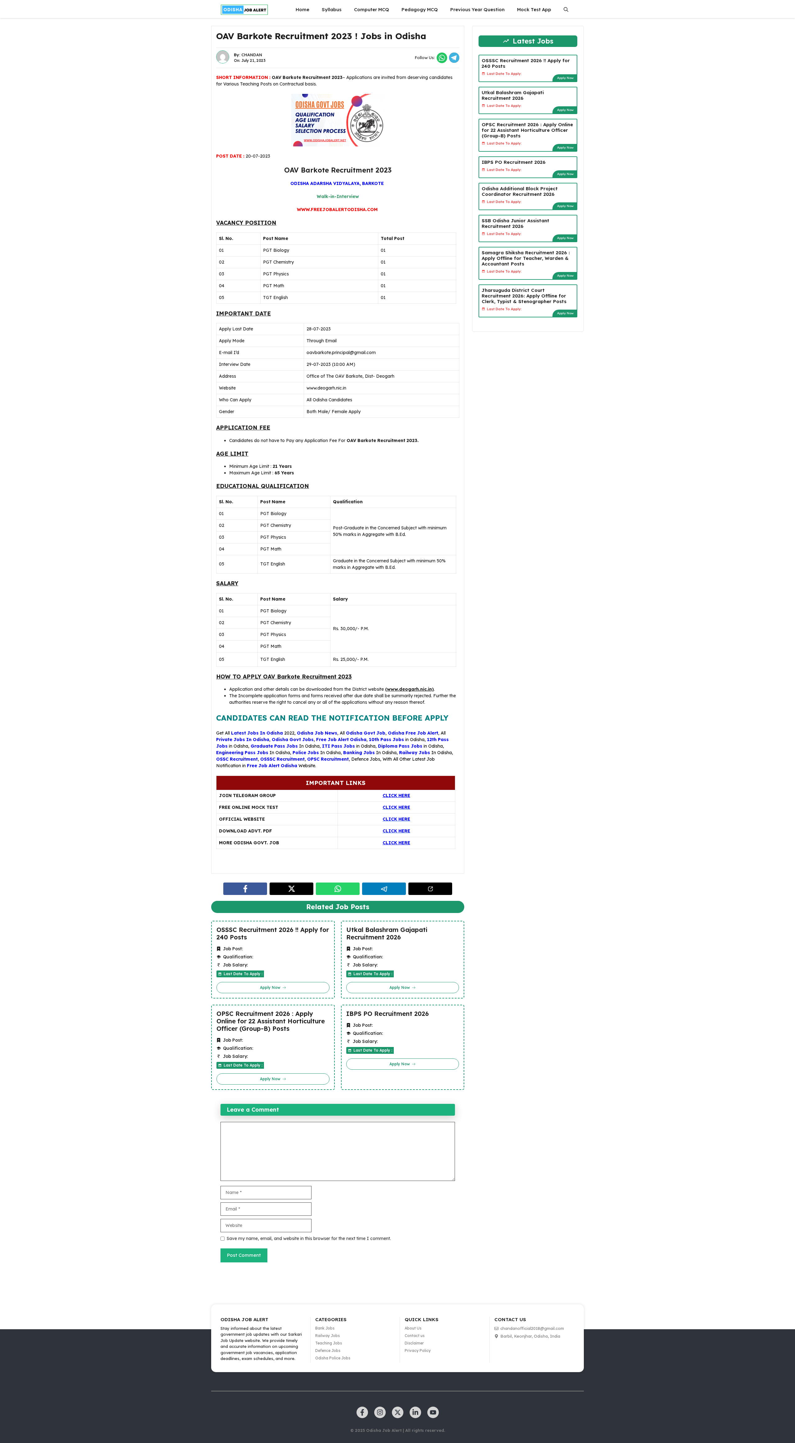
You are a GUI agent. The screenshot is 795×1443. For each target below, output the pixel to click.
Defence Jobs (365, 759)
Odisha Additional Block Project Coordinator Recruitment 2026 (520, 191)
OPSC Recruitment (328, 759)
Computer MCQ (371, 9)
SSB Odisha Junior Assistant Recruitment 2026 (515, 223)
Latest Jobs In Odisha (257, 733)
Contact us (415, 1335)
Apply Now (565, 78)
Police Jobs (306, 752)
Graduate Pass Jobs (274, 746)
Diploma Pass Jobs (400, 746)
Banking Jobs (359, 752)
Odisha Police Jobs (332, 1358)
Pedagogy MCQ (420, 9)
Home (302, 9)
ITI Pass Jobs (338, 746)
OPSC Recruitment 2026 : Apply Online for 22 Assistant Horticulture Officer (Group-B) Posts (270, 1021)
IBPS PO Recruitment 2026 (387, 1013)
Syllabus (332, 9)
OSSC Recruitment (237, 759)
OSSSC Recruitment (282, 759)
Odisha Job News (317, 733)
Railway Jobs (414, 752)
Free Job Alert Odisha (341, 739)
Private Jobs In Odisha (242, 739)
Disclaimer (414, 1343)
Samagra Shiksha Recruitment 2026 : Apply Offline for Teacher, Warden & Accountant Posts (526, 257)
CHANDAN (251, 54)
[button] (566, 9)
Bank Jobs (324, 1328)
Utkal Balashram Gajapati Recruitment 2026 (386, 933)
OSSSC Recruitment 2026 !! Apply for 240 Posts (272, 933)
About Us (413, 1328)
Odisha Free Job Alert (413, 733)
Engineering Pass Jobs (242, 752)
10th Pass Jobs (386, 739)
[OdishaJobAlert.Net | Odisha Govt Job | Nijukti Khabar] (244, 9)
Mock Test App (534, 9)
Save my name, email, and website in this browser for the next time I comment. (309, 1238)
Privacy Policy (418, 1350)
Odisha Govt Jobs (293, 739)
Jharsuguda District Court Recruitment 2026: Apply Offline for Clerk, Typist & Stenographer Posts (524, 295)
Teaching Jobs (328, 1343)
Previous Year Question (477, 9)
